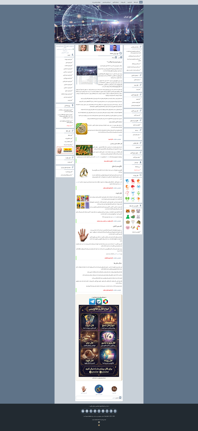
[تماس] (99, 411)
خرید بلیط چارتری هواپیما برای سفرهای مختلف (66, 121)
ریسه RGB (137, 167)
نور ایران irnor (114, 53)
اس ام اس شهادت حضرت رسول (133, 70)
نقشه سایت (94, 419)
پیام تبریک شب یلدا (68, 145)
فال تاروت (129, 2)
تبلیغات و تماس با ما (96, 2)
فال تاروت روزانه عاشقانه (66, 94)
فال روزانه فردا (69, 172)
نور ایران (127, 16)
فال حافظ (136, 2)
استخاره (120, 135)
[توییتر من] (95, 411)
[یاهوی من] (115, 411)
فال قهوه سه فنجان (136, 102)
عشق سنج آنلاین (136, 157)
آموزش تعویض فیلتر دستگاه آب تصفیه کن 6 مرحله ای (66, 110)
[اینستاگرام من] (103, 411)
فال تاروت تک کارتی (68, 69)
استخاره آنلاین (116, 2)
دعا (139, 138)
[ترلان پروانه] (99, 48)
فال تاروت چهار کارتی (67, 75)
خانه (141, 2)
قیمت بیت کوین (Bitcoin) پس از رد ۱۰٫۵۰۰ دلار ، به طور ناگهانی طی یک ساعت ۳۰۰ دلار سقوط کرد (65, 116)
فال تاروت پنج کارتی (68, 78)
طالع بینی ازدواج (136, 125)
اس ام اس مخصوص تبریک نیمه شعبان (134, 60)
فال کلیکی (138, 147)
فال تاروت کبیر (69, 62)
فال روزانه (123, 2)
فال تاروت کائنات (68, 65)
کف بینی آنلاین (117, 254)
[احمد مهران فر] (115, 48)
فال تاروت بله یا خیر (68, 97)
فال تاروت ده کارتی (68, 87)
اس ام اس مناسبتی (106, 2)
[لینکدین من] (82, 411)
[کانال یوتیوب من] (86, 411)
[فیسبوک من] (107, 411)
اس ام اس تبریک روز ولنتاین (134, 56)
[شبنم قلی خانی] (84, 48)
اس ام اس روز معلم (136, 64)
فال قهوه (138, 99)
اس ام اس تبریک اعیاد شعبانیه (133, 67)
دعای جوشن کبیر (136, 134)
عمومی (113, 398)
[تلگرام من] (111, 411)
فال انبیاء (138, 89)
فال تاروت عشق (68, 91)
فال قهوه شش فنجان (135, 105)
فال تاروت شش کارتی (67, 81)
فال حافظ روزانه (98, 157)
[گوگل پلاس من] (91, 411)
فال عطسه (70, 162)
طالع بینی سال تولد (136, 232)
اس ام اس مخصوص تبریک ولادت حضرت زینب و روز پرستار (133, 52)
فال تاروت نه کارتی (68, 84)
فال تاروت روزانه (68, 59)
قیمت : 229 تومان (65, 49)
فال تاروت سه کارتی (67, 72)
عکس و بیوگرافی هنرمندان (66, 175)
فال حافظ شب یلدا (68, 141)
